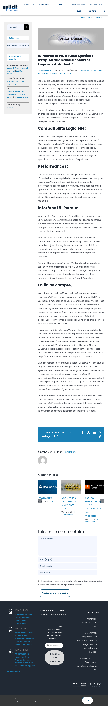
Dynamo (10, 74)
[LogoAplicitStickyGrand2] (10, 5)
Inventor (10, 107)
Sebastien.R (46, 70)
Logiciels (53, 73)
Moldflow (10, 81)
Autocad (10, 68)
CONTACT (44, 614)
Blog (89, 70)
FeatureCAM (19, 91)
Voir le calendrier (14, 671)
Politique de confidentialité (26, 702)
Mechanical (11, 84)
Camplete (18, 97)
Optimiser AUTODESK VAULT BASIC (88, 622)
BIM (53, 610)
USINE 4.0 (61, 610)
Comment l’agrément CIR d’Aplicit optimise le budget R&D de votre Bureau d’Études (87, 642)
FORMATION (44, 610)
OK (87, 700)
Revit (17, 68)
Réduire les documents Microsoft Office (69, 503)
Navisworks (24, 68)
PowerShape (11, 94)
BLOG (65, 614)
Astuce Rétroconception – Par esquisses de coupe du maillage (96, 507)
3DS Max (19, 71)
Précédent (86, 17)
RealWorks (45, 498)
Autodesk (82, 70)
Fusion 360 (19, 81)
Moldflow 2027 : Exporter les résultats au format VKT (87, 664)
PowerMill (10, 91)
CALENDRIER (55, 614)
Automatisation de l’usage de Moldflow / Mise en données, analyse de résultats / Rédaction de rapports (25, 660)
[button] (104, 11)
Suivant (98, 17)
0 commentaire (65, 73)
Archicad (11, 71)
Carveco (21, 94)
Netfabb (10, 97)
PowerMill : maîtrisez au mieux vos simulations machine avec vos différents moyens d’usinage (24, 638)
